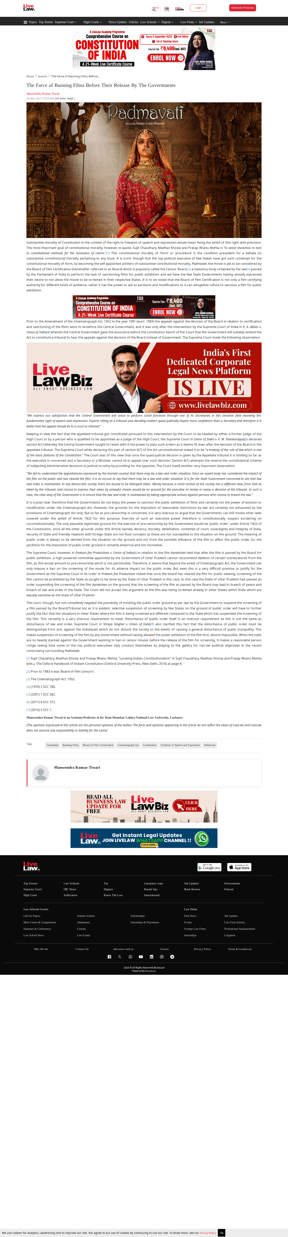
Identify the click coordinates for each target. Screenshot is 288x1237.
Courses (81, 928)
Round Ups (150, 889)
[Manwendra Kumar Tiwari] (41, 773)
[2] (189, 269)
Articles (133, 22)
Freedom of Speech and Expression (180, 745)
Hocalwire (150, 971)
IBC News (70, 889)
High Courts (91, 22)
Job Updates (206, 22)
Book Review (192, 889)
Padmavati (210, 745)
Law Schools (148, 22)
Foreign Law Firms (195, 928)
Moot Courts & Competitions (40, 922)
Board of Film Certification (98, 745)
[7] (28, 710)
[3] (248, 269)
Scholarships (138, 915)
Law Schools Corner (36, 909)
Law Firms (187, 22)
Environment (232, 883)
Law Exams (83, 935)
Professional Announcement (239, 928)
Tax (106, 883)
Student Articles (86, 915)
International (152, 895)
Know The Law (113, 895)
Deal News (190, 915)
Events (188, 922)
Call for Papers (32, 915)
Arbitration (70, 895)
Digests (166, 22)
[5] (28, 694)
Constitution (150, 745)
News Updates (118, 22)
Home (30, 76)
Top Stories (46, 22)
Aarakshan (52, 745)
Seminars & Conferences (37, 928)
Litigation (229, 935)
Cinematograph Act (128, 745)
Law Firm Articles (234, 922)
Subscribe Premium (242, 7)
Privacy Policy (208, 1233)
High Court (30, 895)
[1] (108, 253)
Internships (190, 935)
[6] (28, 702)
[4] (28, 686)
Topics (33, 22)
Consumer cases (153, 883)
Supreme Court (64, 22)
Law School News (34, 935)
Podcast (229, 889)
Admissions (83, 922)
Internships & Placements (145, 922)
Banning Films (70, 745)
